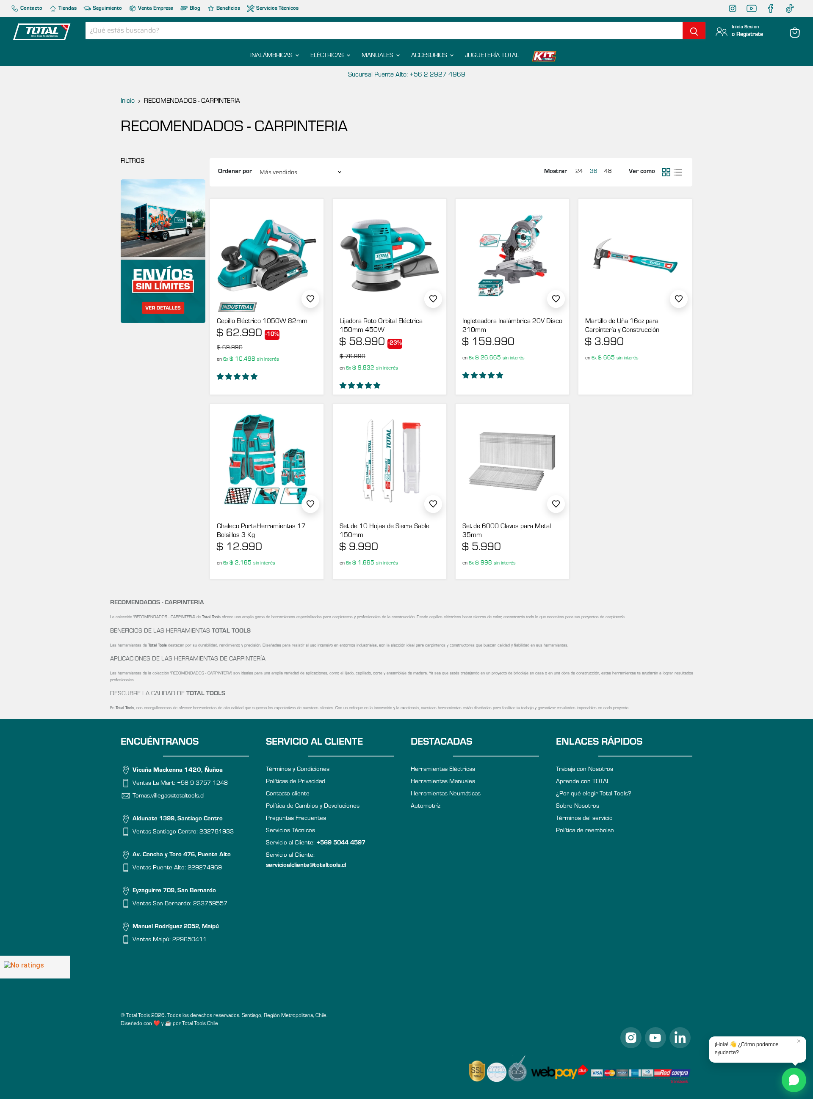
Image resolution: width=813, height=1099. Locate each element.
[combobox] (384, 30)
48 (608, 172)
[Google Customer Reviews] (35, 967)
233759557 (210, 904)
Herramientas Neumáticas (446, 794)
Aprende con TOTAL (583, 782)
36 (593, 172)
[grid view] (666, 172)
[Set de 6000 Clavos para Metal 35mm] (512, 460)
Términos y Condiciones (297, 770)
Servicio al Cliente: (315, 843)
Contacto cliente (288, 794)
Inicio (128, 101)
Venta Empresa (155, 8)
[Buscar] (694, 30)
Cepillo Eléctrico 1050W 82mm (262, 321)
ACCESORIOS (430, 56)
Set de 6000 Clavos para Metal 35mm (506, 531)
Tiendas (67, 8)
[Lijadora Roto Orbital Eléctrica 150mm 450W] (389, 255)
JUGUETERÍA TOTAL (492, 56)
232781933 (216, 832)
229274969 (205, 868)
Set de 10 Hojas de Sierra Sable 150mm (384, 531)
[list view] (678, 172)
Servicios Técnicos (277, 8)
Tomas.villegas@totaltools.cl (169, 796)
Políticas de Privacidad (295, 782)
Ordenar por (235, 172)
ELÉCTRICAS (328, 56)
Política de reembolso (585, 831)
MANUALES (378, 56)
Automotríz (425, 806)
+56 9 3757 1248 (202, 783)
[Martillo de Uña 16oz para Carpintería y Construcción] (635, 255)
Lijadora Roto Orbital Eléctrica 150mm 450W (381, 326)
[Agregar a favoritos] (310, 299)
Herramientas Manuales (443, 782)
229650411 (189, 940)
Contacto (30, 8)
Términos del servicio (584, 819)
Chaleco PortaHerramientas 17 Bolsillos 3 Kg (261, 531)
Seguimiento (106, 8)
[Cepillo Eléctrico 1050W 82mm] (267, 255)
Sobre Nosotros (577, 806)
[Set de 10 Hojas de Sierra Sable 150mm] (389, 460)
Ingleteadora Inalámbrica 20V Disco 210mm (512, 326)
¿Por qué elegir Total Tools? (593, 794)
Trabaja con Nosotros (584, 770)
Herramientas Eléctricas (443, 770)
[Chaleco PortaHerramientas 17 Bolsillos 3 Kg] (267, 460)
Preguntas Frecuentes (296, 819)
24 (579, 172)
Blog (194, 8)
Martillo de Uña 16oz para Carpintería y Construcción (622, 326)
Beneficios (227, 8)
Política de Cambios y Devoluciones (312, 806)
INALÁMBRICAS (272, 56)
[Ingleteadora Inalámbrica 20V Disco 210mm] (512, 255)
